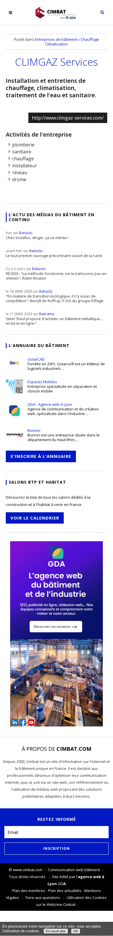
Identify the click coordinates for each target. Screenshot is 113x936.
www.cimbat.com (27, 869)
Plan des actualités (64, 890)
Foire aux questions (42, 897)
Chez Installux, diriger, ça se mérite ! (37, 235)
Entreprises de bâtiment (56, 39)
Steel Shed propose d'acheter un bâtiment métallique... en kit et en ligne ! (54, 319)
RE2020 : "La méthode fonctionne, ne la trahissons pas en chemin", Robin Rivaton (56, 273)
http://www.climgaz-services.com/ (68, 118)
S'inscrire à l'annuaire (40, 456)
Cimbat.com (74, 748)
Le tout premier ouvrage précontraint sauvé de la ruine (54, 253)
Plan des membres (28, 890)
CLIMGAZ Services (56, 62)
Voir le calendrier (34, 518)
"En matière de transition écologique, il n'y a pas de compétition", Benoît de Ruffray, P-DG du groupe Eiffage (54, 296)
